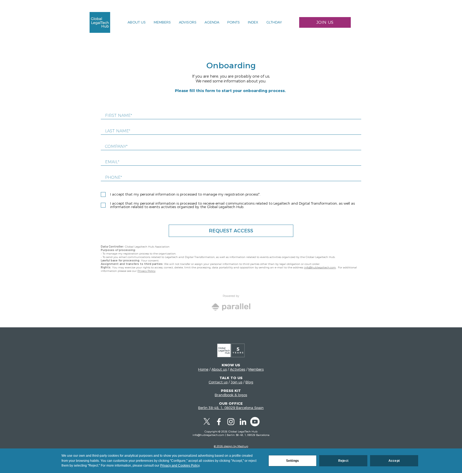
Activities (237, 369)
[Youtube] (255, 421)
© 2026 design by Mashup (231, 446)
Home (203, 369)
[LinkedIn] (243, 421)
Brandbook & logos (231, 395)
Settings (292, 461)
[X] (206, 421)
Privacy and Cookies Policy (179, 465)
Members (256, 369)
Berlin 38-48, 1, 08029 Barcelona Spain (231, 408)
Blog (249, 382)
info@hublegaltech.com (320, 267)
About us (219, 369)
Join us (236, 382)
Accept (394, 461)
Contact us (218, 382)
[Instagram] (231, 421)
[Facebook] (219, 421)
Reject (343, 461)
